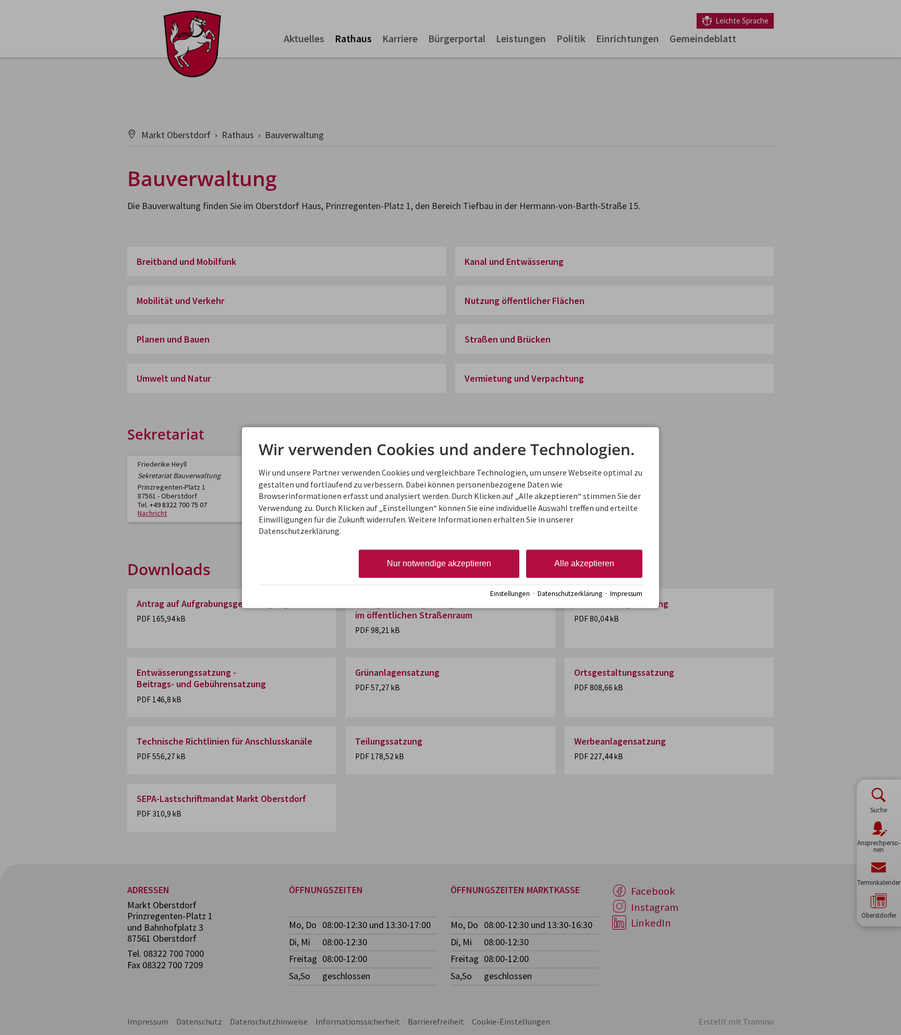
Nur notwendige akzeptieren (439, 563)
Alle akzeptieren (584, 563)
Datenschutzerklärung (570, 593)
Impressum (626, 593)
